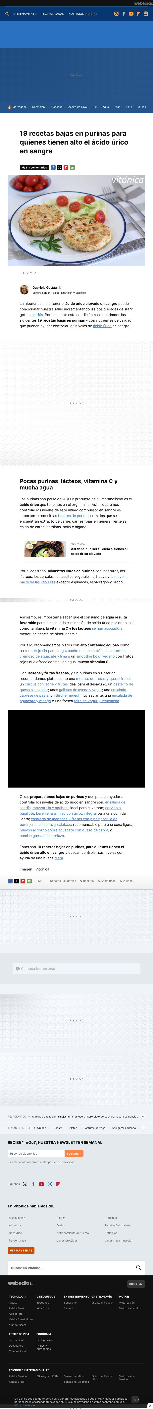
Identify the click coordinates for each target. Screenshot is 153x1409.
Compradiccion (18, 1351)
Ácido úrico (108, 880)
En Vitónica (78, 544)
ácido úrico (102, 326)
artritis (37, 315)
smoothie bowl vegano (95, 656)
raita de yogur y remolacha (96, 701)
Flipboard (138, 13)
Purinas (127, 880)
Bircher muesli (67, 695)
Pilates (73, 1127)
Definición (111, 1233)
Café (129, 106)
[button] (46, 287)
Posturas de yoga (95, 1127)
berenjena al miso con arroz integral (66, 813)
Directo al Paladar (102, 1302)
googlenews (145, 13)
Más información (24, 1405)
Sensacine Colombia (76, 1381)
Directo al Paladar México (102, 1378)
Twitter (59, 167)
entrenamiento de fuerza (73, 1233)
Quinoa (42, 1127)
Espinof (68, 1308)
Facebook (123, 13)
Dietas (61, 1225)
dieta (59, 858)
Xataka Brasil (17, 1381)
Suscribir (74, 1153)
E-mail (72, 167)
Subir (133, 1284)
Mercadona (19, 106)
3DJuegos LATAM (47, 1376)
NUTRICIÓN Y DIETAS (83, 13)
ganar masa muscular (118, 1240)
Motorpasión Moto (130, 1308)
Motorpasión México (127, 1378)
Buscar (138, 1267)
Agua (105, 106)
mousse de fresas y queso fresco (103, 678)
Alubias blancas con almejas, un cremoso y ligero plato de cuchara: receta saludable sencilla (85, 1116)
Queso (142, 106)
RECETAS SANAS (52, 13)
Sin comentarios (36, 167)
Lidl (94, 106)
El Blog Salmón (45, 1340)
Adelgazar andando (124, 1127)
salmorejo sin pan (39, 651)
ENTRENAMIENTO (25, 13)
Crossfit (58, 1127)
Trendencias (16, 1340)
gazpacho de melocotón (82, 651)
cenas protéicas (67, 1240)
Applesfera (16, 1313)
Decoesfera (16, 1345)
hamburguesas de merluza (42, 836)
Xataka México (18, 1376)
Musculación (17, 1217)
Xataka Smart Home (21, 1319)
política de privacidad (61, 1162)
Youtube (131, 13)
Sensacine (70, 1302)
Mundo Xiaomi (17, 1324)
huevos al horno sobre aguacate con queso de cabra (64, 830)
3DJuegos (42, 1302)
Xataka (13, 1302)
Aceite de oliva (77, 106)
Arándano (57, 106)
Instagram (116, 13)
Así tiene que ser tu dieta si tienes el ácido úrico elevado (99, 551)
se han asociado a (107, 628)
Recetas (88, 880)
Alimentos (15, 1225)
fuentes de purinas (73, 516)
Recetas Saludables (63, 880)
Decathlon (38, 106)
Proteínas (111, 1217)
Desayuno (15, 1233)
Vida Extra (42, 1308)
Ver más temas (21, 1250)
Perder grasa (17, 1240)
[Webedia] (143, 3)
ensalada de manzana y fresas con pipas (65, 819)
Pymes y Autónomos (43, 1347)
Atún (118, 106)
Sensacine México (75, 1376)
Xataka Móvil (17, 1308)
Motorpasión (127, 1302)
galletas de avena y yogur (80, 690)
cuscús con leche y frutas (46, 684)
